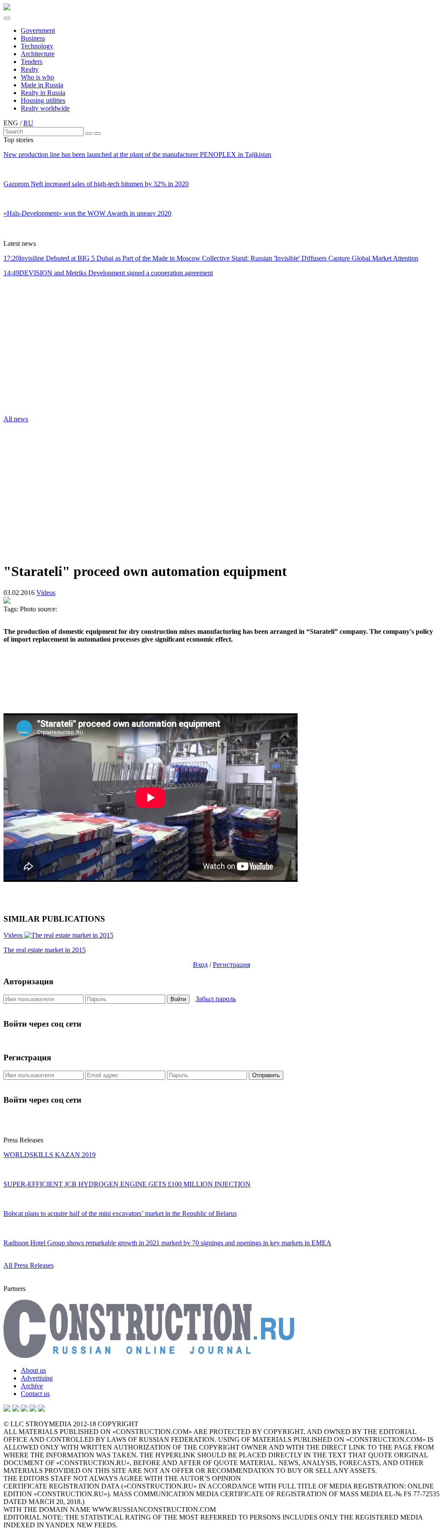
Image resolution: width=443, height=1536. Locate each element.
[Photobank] (6, 1409)
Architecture (38, 53)
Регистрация (231, 964)
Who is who (37, 77)
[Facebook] (41, 1409)
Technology (37, 46)
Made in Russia (42, 85)
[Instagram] (24, 1409)
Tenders (31, 61)
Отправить (266, 1075)
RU (28, 123)
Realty (30, 69)
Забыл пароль (216, 998)
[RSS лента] (32, 1409)
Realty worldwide (45, 108)
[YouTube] (15, 1409)
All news (15, 419)
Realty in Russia (43, 92)
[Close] (97, 133)
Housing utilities (43, 100)
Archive (32, 1386)
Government (38, 30)
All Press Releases (28, 1265)
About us (33, 1370)
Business (33, 38)
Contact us (35, 1393)
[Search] (88, 133)
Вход (200, 964)
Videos (45, 592)
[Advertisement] (55, 348)
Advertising (37, 1378)
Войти (178, 999)
